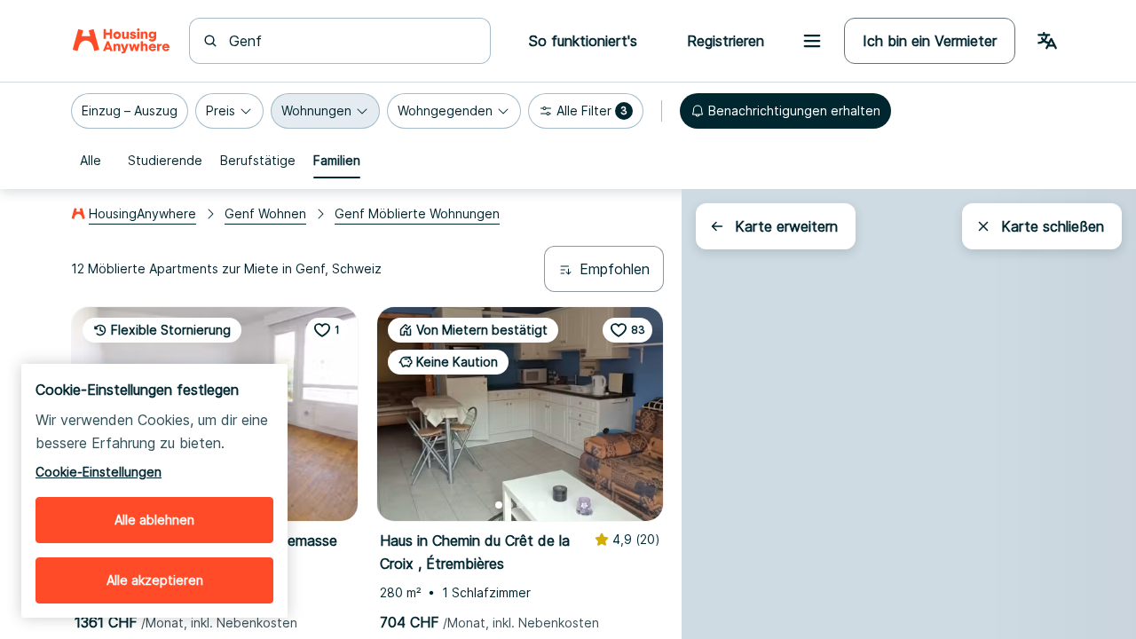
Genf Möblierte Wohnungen (417, 213)
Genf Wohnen (265, 213)
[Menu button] (812, 41)
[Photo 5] (541, 505)
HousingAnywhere (142, 213)
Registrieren (725, 41)
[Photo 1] (498, 505)
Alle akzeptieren (154, 580)
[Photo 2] (509, 505)
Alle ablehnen (154, 519)
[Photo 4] (530, 505)
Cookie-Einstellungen (99, 471)
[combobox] (351, 40)
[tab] (90, 160)
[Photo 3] (520, 505)
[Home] (121, 41)
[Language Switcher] (1047, 41)
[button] (129, 111)
